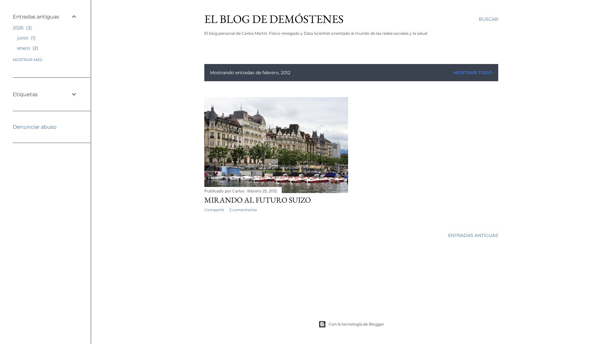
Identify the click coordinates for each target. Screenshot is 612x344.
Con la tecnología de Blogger (356, 324)
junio (25, 38)
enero (27, 48)
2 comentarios (243, 209)
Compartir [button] (214, 209)
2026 (21, 28)
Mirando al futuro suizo (257, 200)
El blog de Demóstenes (274, 18)
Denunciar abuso (34, 127)
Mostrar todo (472, 72)
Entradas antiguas (473, 235)
